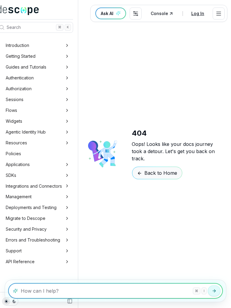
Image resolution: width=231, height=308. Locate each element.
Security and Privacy (26, 229)
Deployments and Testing (31, 207)
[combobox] (136, 14)
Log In (197, 13)
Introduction (17, 45)
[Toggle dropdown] (219, 14)
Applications (18, 164)
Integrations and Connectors (34, 186)
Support (14, 250)
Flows (11, 110)
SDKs (11, 175)
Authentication (20, 77)
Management (19, 196)
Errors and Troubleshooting (33, 239)
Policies (13, 153)
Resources (16, 142)
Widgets (14, 121)
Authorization (19, 88)
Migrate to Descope (25, 218)
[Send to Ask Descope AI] (214, 290)
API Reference (20, 261)
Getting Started (20, 56)
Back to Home (160, 173)
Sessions (14, 99)
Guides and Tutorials (26, 66)
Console (159, 13)
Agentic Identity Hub (26, 131)
